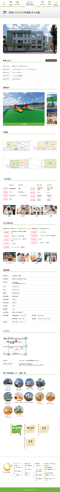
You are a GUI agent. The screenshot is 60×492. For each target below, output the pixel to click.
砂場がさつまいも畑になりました (20, 66)
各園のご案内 (27, 463)
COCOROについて (38, 466)
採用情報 (37, 463)
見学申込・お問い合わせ (50, 463)
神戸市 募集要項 (38, 472)
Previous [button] (52, 92)
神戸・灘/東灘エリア (28, 466)
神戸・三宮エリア (27, 470)
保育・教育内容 (17, 472)
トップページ (18, 463)
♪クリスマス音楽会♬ (17, 75)
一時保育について (18, 475)
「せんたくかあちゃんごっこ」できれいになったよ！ (24, 69)
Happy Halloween (16, 79)
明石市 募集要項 (38, 475)
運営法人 (47, 465)
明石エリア (27, 473)
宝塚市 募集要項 (38, 479)
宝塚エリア (27, 475)
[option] (24, 109)
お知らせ (17, 465)
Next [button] (52, 125)
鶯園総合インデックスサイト (50, 475)
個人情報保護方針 (49, 467)
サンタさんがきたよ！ (17, 72)
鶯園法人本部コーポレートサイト (50, 479)
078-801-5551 (15, 286)
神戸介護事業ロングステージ (50, 470)
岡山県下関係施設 (49, 473)
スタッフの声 (38, 469)
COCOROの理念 (17, 468)
